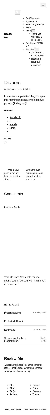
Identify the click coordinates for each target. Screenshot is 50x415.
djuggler (16, 89)
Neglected (9, 329)
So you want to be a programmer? (15, 339)
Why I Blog (36, 37)
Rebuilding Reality (35, 24)
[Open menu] (43, 5)
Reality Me (13, 358)
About (29, 30)
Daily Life (26, 89)
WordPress (41, 409)
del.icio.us (36, 65)
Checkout (34, 18)
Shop (28, 27)
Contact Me (36, 40)
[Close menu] (17, 12)
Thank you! (36, 34)
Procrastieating (12, 312)
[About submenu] (33, 30)
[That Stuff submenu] (37, 49)
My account (31, 21)
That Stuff (30, 49)
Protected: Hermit (13, 321)
